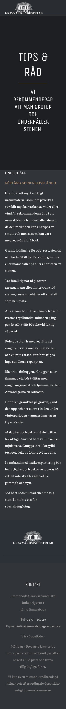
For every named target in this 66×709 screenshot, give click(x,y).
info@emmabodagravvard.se (38, 626)
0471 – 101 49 (36, 619)
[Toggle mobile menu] (59, 7)
